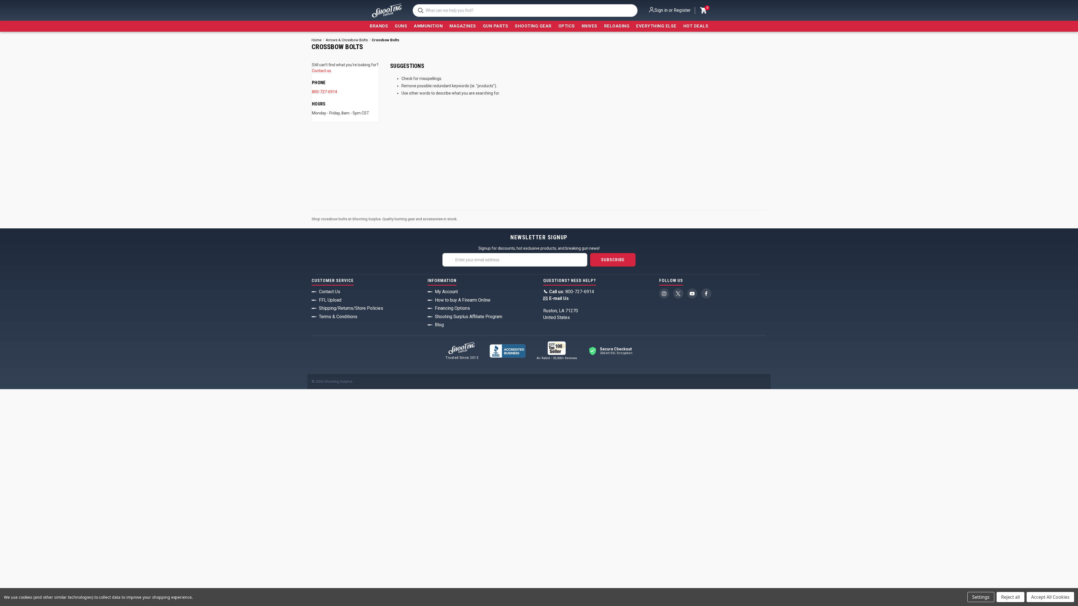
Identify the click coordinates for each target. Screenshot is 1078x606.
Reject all (1010, 597)
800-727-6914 (324, 91)
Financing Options (452, 308)
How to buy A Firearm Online (462, 300)
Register (682, 10)
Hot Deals (696, 26)
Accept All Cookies (1050, 597)
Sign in (661, 10)
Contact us (321, 70)
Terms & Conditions (338, 316)
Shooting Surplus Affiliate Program (468, 316)
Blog (439, 324)
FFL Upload (330, 300)
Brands (379, 26)
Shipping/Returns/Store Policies (351, 308)
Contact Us (329, 291)
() (706, 8)
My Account (446, 291)
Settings (981, 597)
